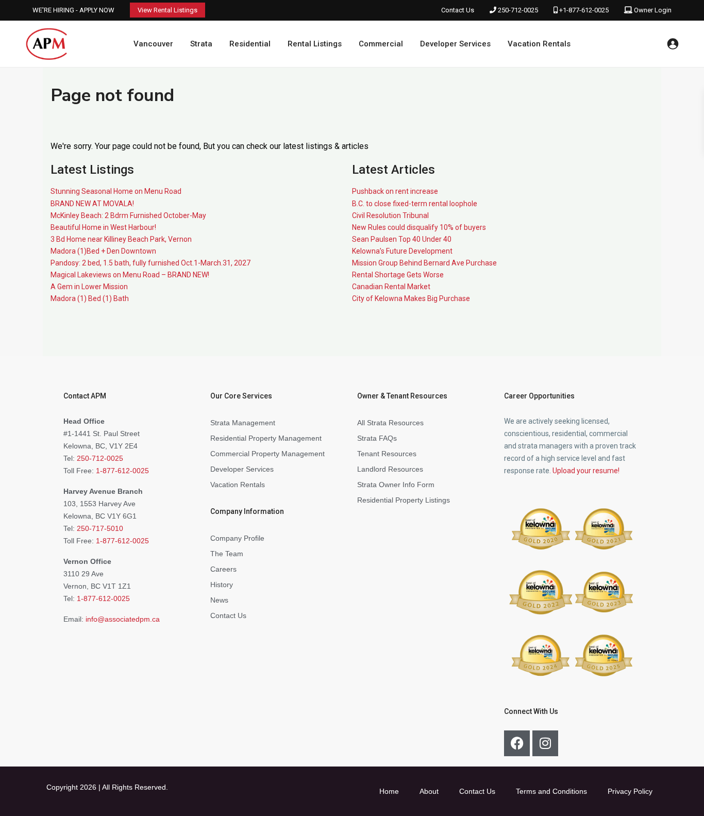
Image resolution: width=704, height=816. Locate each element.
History (221, 584)
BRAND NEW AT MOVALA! (92, 203)
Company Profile (237, 538)
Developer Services (455, 43)
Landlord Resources (390, 469)
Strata (201, 43)
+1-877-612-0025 (584, 10)
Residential (250, 43)
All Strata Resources (390, 423)
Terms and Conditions (551, 791)
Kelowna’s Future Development (402, 251)
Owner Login (653, 10)
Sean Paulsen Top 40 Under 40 (401, 239)
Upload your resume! (585, 471)
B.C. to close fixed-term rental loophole (414, 203)
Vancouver (153, 43)
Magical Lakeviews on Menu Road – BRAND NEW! (130, 275)
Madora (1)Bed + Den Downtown (103, 251)
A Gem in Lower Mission (89, 286)
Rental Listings (315, 43)
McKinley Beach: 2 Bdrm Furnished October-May (128, 215)
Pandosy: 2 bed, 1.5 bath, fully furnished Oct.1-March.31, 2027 (150, 263)
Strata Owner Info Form (395, 484)
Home (389, 791)
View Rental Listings (167, 10)
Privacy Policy (630, 791)
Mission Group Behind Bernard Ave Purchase (424, 263)
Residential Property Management (266, 438)
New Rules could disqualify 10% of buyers (419, 227)
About (429, 791)
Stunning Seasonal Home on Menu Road (116, 191)
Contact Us (457, 10)
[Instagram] (545, 743)
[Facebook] (517, 743)
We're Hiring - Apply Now (73, 10)
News (219, 600)
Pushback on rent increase (395, 191)
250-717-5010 (100, 528)
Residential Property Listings (403, 500)
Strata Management (242, 423)
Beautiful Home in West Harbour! (103, 227)
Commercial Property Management (267, 453)
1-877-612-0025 (122, 471)
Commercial (381, 43)
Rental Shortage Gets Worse (398, 275)
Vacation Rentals (539, 43)
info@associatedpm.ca (123, 619)
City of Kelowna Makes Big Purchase (411, 298)
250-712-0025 (518, 10)
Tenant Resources (386, 453)
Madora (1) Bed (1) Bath (90, 298)
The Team (226, 553)
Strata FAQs (377, 438)
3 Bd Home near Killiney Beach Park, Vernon (121, 239)
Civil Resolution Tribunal (390, 215)
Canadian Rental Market (391, 286)
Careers (223, 569)
